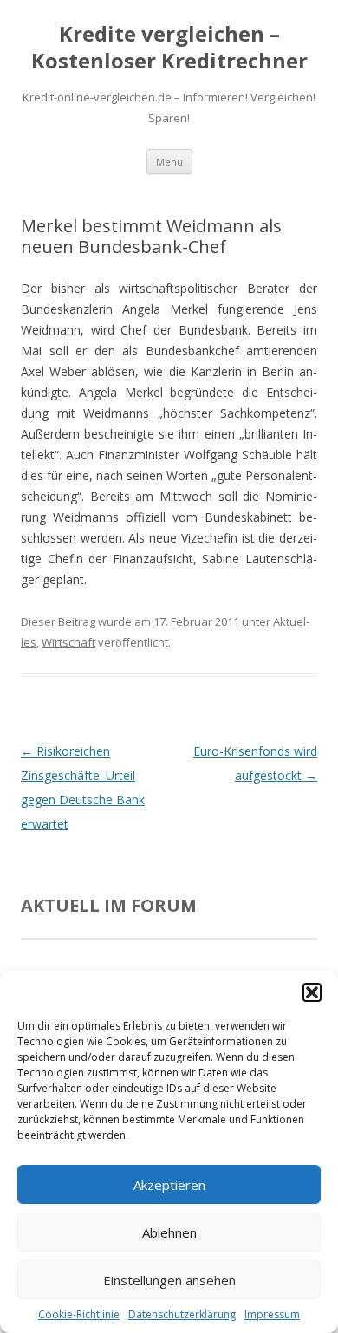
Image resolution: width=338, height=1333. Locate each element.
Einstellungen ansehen (169, 1280)
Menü (169, 161)
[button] (312, 992)
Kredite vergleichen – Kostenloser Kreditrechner (169, 48)
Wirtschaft (68, 642)
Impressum (272, 1314)
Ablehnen (169, 1232)
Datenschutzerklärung (182, 1314)
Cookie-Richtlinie (79, 1314)
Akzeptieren (169, 1184)
